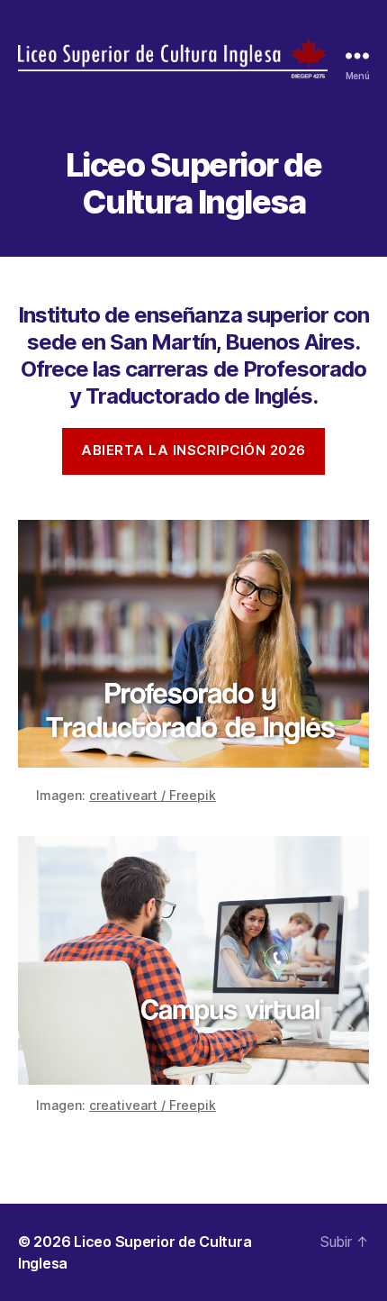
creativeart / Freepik (152, 795)
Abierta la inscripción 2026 (193, 450)
